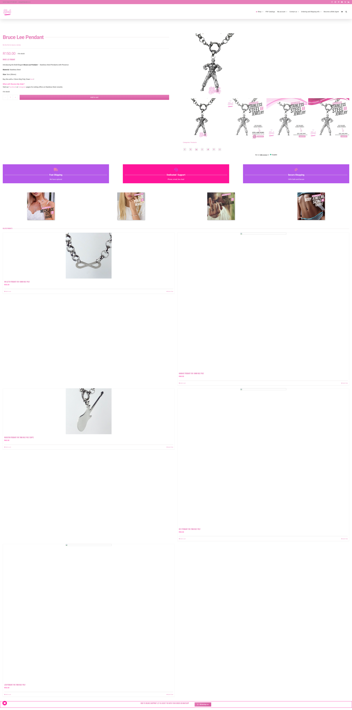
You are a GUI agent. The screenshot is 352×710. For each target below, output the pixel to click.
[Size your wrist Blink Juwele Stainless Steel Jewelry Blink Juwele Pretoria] (131, 193)
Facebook (12, 87)
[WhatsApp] (202, 149)
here (32, 79)
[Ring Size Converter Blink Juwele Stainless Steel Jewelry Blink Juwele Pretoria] (221, 193)
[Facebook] (185, 149)
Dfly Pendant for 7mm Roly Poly (189, 529)
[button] (346, 11)
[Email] (220, 149)
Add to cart (94, 97)
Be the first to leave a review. (12, 45)
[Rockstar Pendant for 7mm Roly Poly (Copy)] (89, 411)
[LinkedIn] (196, 149)
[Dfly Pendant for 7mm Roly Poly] (263, 457)
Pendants (193, 142)
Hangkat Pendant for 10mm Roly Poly (191, 373)
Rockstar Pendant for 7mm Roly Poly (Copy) (19, 437)
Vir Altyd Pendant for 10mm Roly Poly (17, 282)
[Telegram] (208, 149)
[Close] (5, 703)
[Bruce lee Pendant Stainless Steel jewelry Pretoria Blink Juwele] (266, 65)
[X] (191, 149)
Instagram (22, 87)
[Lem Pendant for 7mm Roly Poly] (89, 613)
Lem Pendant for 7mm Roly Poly (14, 685)
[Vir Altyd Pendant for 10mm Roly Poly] (89, 256)
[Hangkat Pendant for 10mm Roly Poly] (263, 301)
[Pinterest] (214, 149)
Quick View (170, 291)
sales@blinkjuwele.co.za (24, 2)
